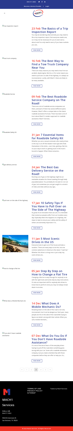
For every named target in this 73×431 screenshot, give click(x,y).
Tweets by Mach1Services (58, 389)
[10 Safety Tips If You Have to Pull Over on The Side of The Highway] (16, 207)
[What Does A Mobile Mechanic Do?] (16, 308)
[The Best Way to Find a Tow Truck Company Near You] (16, 66)
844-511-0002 (31, 2)
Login (47, 6)
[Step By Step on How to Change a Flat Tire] (16, 276)
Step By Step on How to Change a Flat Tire (49, 272)
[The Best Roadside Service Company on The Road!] (16, 101)
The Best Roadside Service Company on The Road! (49, 100)
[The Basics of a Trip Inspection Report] (16, 33)
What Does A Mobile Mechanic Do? (46, 305)
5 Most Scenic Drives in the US (46, 240)
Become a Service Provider (32, 6)
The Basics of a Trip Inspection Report (50, 30)
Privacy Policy (34, 391)
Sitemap (31, 393)
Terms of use (34, 389)
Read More (37, 50)
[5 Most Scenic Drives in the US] (16, 243)
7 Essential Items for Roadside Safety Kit (48, 136)
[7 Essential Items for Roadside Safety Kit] (16, 138)
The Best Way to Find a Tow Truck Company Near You (50, 64)
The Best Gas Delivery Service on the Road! (48, 170)
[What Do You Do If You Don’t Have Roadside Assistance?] (16, 340)
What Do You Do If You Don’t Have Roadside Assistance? (49, 339)
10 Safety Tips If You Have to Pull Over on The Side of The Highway (49, 206)
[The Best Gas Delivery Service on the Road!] (16, 171)
